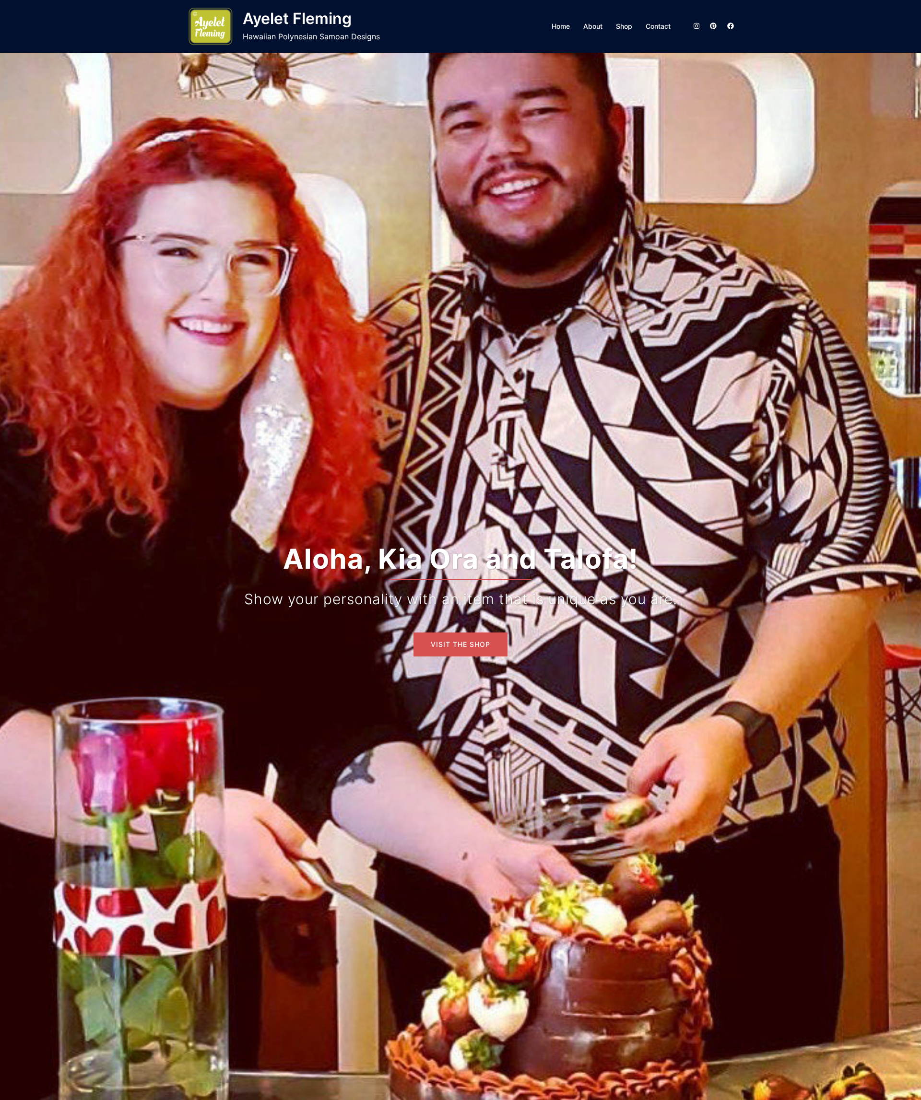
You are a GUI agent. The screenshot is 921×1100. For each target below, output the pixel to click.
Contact (658, 26)
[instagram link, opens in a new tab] (695, 26)
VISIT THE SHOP (460, 644)
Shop (624, 26)
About (592, 26)
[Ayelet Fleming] (211, 26)
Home (561, 26)
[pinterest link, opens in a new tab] (713, 26)
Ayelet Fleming (297, 18)
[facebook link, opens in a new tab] (730, 26)
